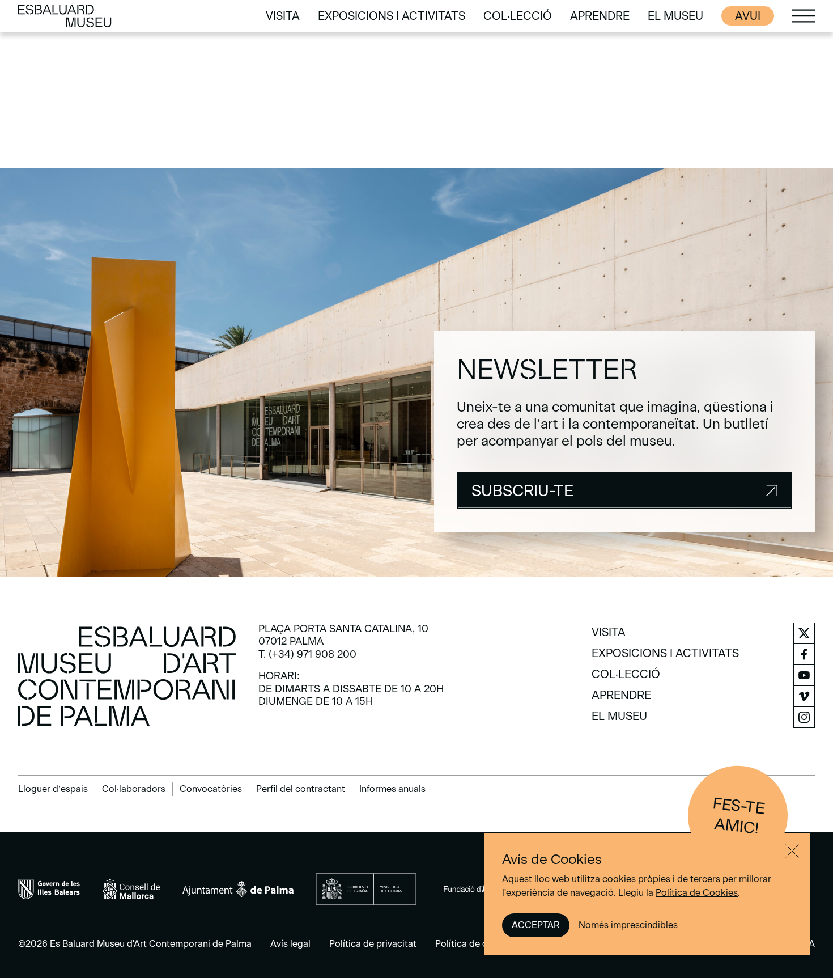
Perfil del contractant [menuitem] (300, 789)
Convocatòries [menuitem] (211, 789)
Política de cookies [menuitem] (475, 943)
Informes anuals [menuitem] (392, 789)
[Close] (792, 851)
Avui (747, 16)
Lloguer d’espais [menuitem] (53, 789)
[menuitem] (283, 16)
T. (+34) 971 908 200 (307, 654)
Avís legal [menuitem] (290, 943)
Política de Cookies (697, 892)
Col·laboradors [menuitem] (133, 789)
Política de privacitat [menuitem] (372, 943)
